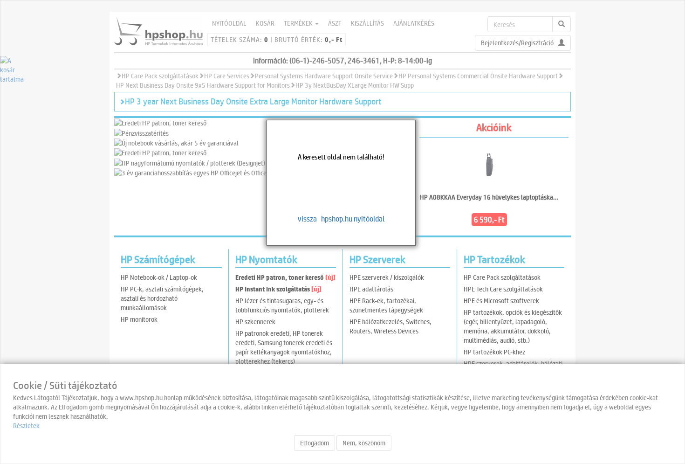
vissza (307, 218)
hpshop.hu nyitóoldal (352, 218)
